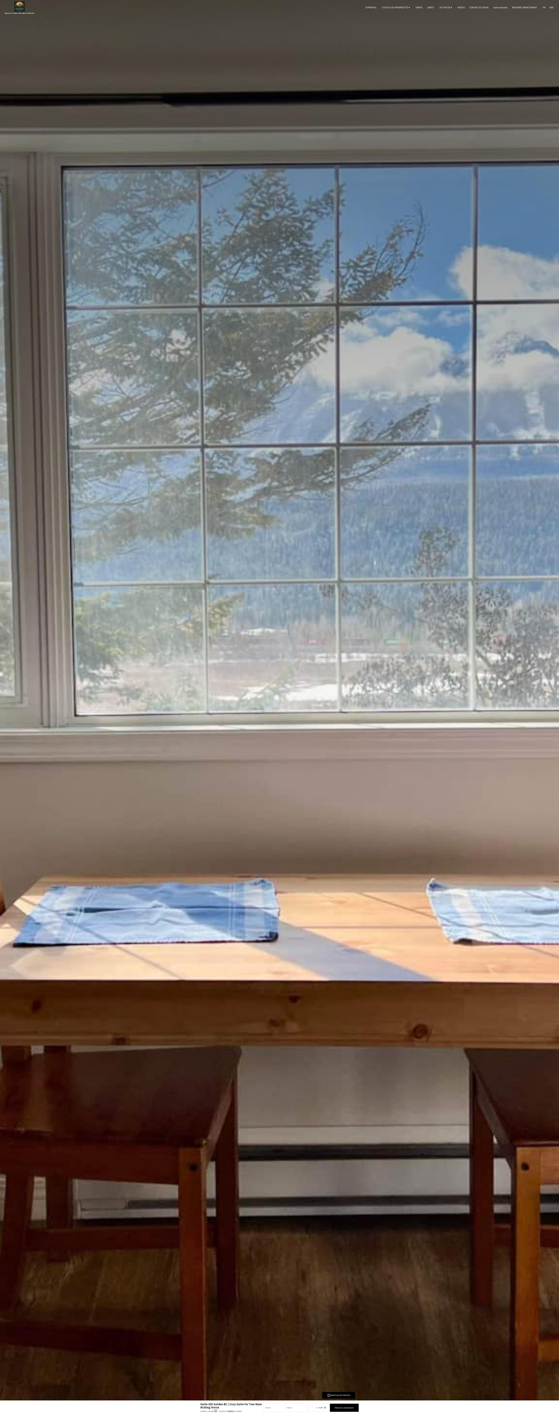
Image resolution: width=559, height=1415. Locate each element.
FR (544, 7)
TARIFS (418, 7)
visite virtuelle (500, 7)
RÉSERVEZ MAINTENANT (524, 7)
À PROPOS (371, 7)
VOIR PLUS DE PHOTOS (340, 1395)
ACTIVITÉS (445, 7)
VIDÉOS (461, 7)
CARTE (430, 7)
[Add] (325, 1407)
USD (551, 7)
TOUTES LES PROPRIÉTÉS (396, 7)
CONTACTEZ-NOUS (479, 7)
